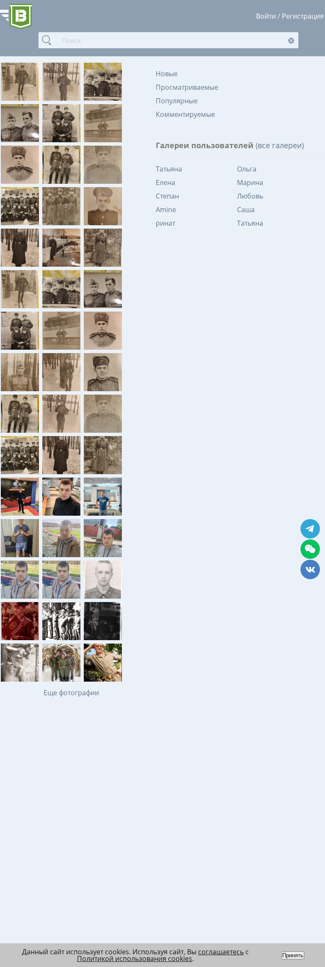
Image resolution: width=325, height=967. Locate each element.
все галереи (280, 145)
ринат (165, 223)
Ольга (246, 169)
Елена (165, 182)
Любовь (250, 196)
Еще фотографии (71, 692)
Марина (250, 182)
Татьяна (169, 169)
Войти (266, 16)
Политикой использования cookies (134, 958)
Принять (292, 955)
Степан (167, 196)
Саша (246, 209)
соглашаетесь (221, 951)
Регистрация (303, 16)
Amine (166, 209)
